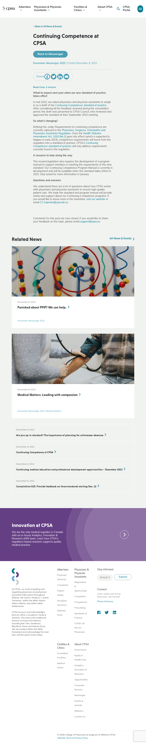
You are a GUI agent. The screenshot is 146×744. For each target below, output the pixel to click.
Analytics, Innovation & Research (80, 670)
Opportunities (81, 680)
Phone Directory (105, 602)
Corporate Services (79, 687)
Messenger (79, 695)
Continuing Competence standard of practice (80, 105)
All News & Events (121, 238)
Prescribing (79, 608)
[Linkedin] (60, 76)
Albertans (25, 7)
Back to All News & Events (48, 27)
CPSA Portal (126, 9)
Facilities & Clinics (80, 9)
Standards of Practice (80, 616)
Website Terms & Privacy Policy (72, 738)
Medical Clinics (61, 665)
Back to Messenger (50, 54)
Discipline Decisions (62, 603)
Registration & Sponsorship (80, 586)
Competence (80, 602)
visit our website (95, 199)
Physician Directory (62, 577)
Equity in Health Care (80, 658)
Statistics (78, 711)
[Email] (66, 76)
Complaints (62, 585)
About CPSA (105, 7)
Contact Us (79, 717)
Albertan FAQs (61, 613)
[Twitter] (53, 76)
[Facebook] (47, 76)
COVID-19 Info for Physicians (79, 628)
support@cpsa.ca (90, 221)
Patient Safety (60, 593)
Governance (80, 650)
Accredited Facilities (62, 655)
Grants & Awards (78, 703)
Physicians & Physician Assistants (47, 9)
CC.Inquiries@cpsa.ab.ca (54, 202)
